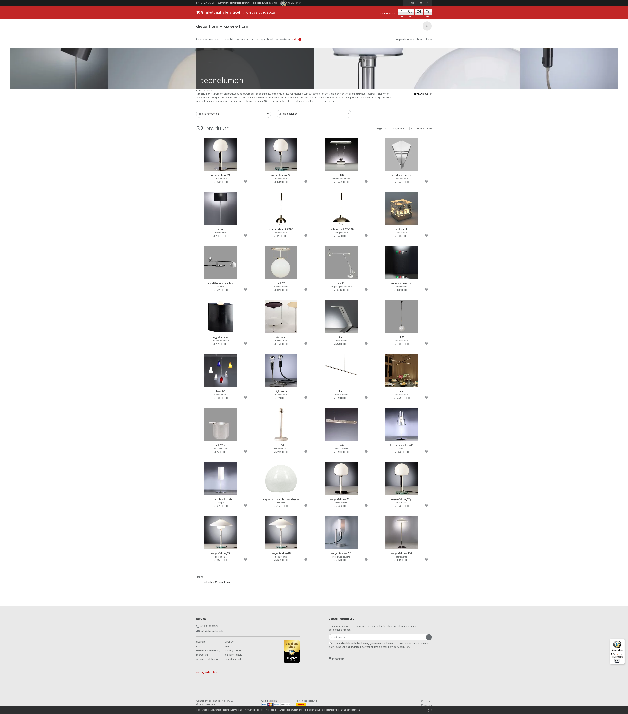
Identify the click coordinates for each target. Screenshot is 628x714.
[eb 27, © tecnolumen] (341, 277)
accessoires (248, 39)
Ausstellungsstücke (421, 128)
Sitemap (200, 642)
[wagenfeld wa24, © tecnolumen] (220, 169)
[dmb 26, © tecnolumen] (281, 277)
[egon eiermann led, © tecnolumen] (401, 277)
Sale (294, 39)
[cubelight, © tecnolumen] (401, 223)
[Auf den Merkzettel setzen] (245, 182)
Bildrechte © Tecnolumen (217, 582)
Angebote (398, 128)
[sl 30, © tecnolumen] (281, 440)
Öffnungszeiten (233, 650)
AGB (198, 646)
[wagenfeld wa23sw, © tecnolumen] (341, 494)
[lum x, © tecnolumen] (401, 385)
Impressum (202, 655)
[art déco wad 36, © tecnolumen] (401, 169)
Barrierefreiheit (233, 655)
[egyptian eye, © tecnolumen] (220, 331)
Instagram (338, 659)
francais (428, 705)
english (427, 701)
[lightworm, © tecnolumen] (281, 385)
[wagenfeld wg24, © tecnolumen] (281, 169)
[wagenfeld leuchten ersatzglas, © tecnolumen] (281, 494)
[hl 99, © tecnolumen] (401, 331)
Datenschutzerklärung (208, 650)
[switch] (617, 661)
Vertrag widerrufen (206, 672)
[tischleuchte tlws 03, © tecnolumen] (401, 440)
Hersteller (423, 39)
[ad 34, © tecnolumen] (341, 169)
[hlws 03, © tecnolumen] (220, 385)
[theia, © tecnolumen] (341, 440)
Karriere (229, 646)
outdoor (214, 39)
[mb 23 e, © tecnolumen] (220, 440)
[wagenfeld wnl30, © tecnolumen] (341, 548)
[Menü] (623, 641)
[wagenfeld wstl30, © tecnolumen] (401, 548)
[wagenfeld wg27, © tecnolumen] (220, 548)
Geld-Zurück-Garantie (267, 3)
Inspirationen (404, 39)
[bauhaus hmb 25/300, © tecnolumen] (281, 223)
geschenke (268, 39)
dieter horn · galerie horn (222, 26)
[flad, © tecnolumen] (341, 331)
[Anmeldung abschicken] (429, 637)
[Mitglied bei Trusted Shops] (292, 652)
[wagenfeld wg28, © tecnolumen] (281, 548)
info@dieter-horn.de (212, 631)
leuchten (230, 39)
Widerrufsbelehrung (207, 659)
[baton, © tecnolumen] (220, 223)
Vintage (285, 39)
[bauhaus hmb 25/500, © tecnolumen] (341, 223)
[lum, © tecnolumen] (341, 385)
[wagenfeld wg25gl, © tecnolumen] (401, 494)
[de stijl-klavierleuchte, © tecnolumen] (220, 277)
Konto (411, 3)
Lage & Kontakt (233, 659)
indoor (200, 39)
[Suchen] (427, 26)
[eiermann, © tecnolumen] (281, 331)
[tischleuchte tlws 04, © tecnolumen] (220, 494)
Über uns (230, 642)
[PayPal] (276, 704)
